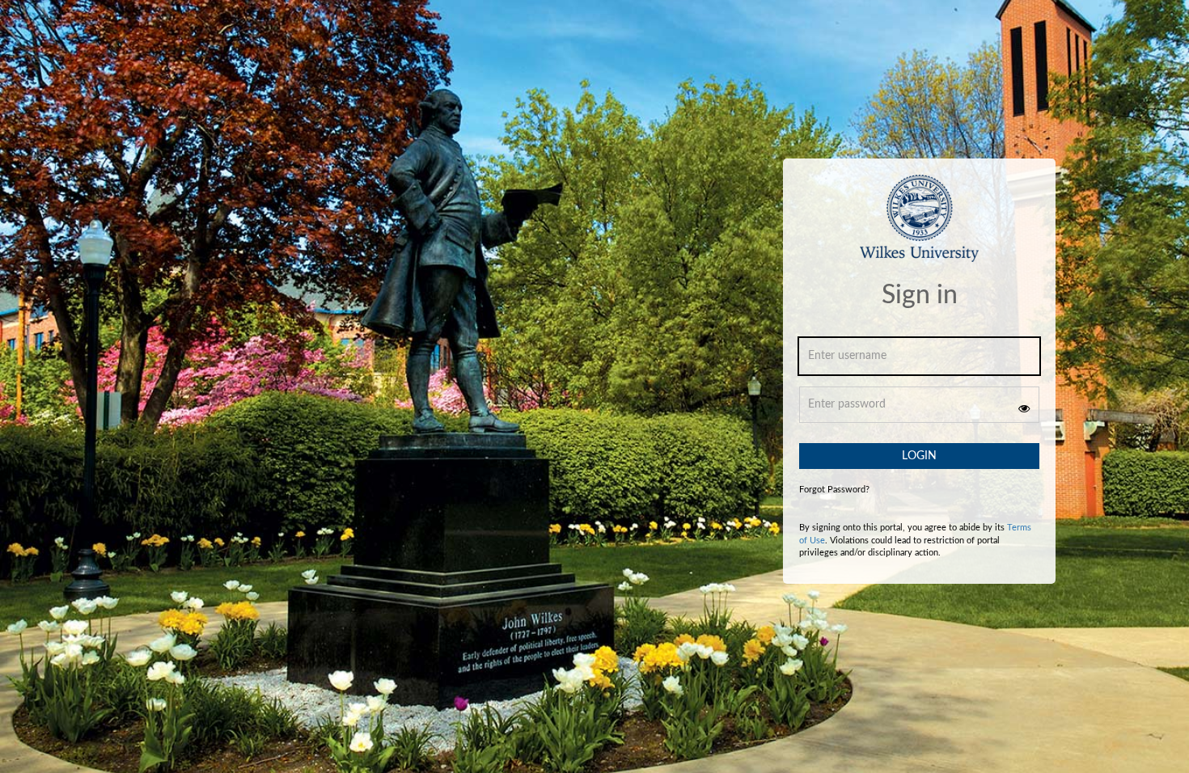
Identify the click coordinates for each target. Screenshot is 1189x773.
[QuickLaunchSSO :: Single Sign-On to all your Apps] (919, 227)
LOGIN (919, 456)
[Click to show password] (1024, 408)
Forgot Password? (834, 489)
